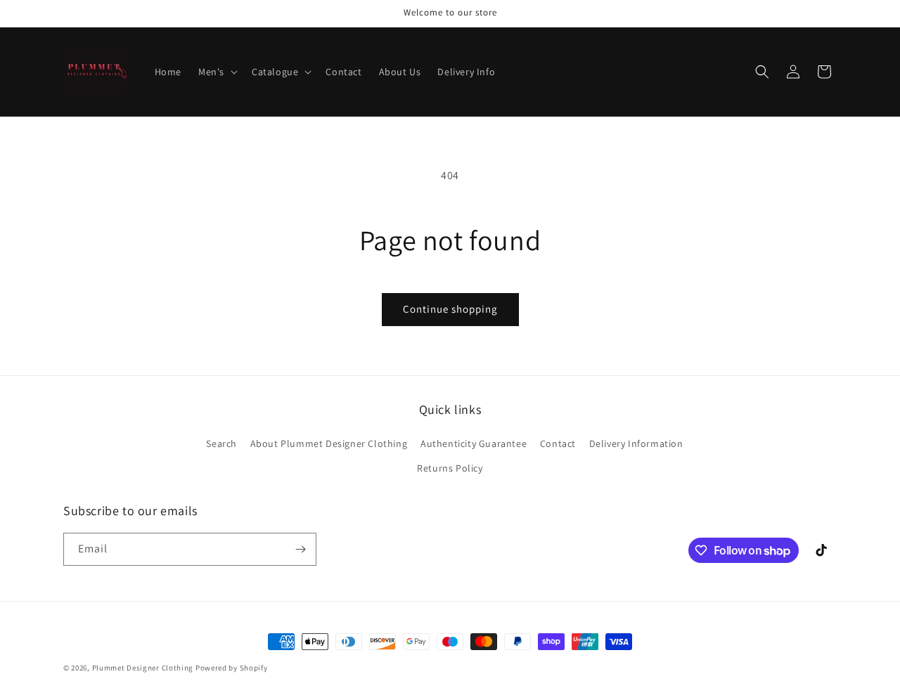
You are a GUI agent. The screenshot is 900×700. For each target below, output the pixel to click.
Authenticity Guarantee (473, 443)
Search (221, 443)
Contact (558, 443)
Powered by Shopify (231, 668)
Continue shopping (450, 309)
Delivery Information (636, 443)
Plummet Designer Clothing (143, 668)
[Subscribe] (300, 549)
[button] (216, 71)
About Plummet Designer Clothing (329, 443)
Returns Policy (449, 468)
